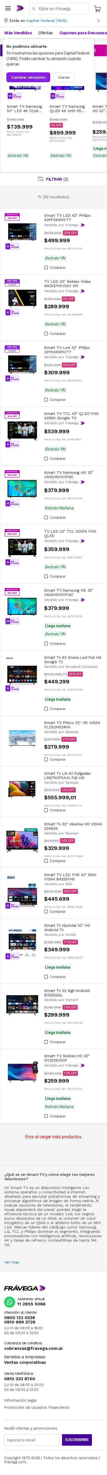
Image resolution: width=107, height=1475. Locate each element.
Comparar (58, 268)
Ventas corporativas (25, 1362)
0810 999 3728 (19, 1322)
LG (7, 1231)
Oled (52, 1218)
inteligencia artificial (57, 1236)
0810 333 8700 (19, 1379)
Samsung (87, 1227)
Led (68, 1214)
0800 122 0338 (19, 1318)
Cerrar (64, 77)
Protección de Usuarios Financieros (36, 1407)
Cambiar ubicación (28, 77)
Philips (30, 1231)
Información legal (20, 1400)
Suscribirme (77, 1440)
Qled (40, 1222)
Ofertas (45, 32)
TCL (16, 1231)
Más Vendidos (18, 32)
